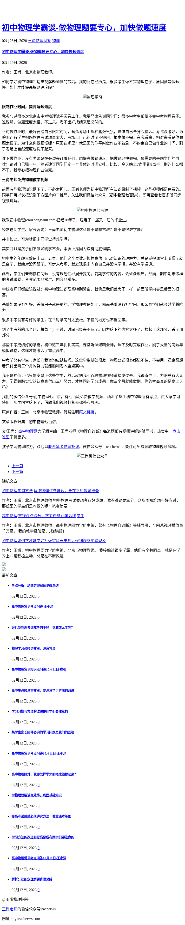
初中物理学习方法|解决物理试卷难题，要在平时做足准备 (50, 491)
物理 (56, 41)
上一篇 (17, 466)
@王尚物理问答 (28, 11)
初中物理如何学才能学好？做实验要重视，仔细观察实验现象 (54, 541)
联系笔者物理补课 (63, 447)
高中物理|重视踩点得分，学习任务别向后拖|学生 (43, 516)
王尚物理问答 (39, 41)
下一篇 (17, 472)
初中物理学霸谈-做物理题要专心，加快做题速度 (84, 27)
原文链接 (86, 412)
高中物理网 (28, 431)
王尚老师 (9, 909)
